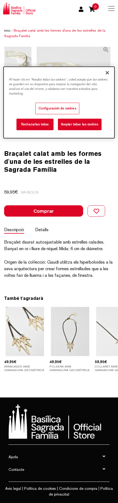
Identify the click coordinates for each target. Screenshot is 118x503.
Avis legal (13, 488)
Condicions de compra (78, 488)
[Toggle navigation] (111, 8)
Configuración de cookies (57, 108)
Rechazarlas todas (35, 124)
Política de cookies (40, 488)
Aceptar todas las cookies (80, 124)
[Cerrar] (107, 73)
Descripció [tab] (14, 229)
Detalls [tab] (42, 229)
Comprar (43, 211)
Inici (7, 30)
